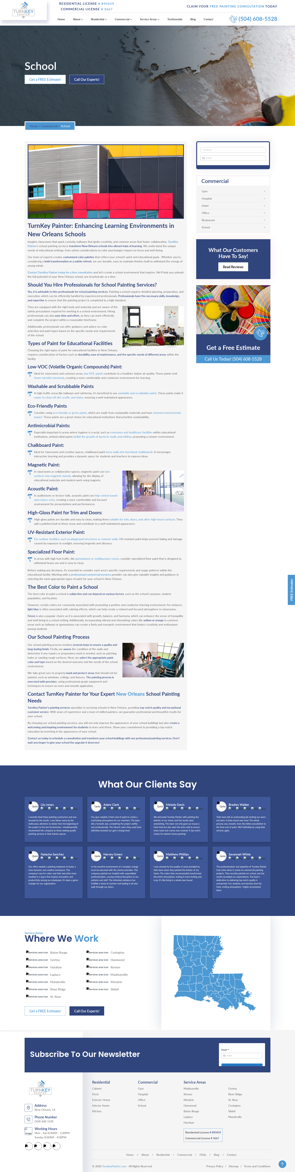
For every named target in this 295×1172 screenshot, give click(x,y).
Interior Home (101, 1105)
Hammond (190, 1105)
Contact (208, 19)
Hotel (205, 205)
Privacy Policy (214, 1166)
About (76, 19)
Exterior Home (101, 1100)
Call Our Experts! (86, 79)
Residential (97, 19)
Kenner (188, 1094)
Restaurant (208, 220)
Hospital (207, 198)
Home (61, 19)
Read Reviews (233, 266)
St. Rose (233, 1100)
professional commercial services (91, 574)
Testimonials (174, 19)
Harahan (189, 1122)
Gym (204, 191)
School (206, 227)
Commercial (122, 19)
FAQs (203, 1155)
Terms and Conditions (257, 1166)
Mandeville (235, 1117)
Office (205, 213)
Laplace (188, 1117)
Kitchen (97, 1111)
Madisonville (191, 1088)
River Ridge (235, 1094)
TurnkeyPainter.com (114, 1166)
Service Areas (148, 19)
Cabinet (97, 1088)
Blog (193, 19)
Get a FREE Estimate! (45, 79)
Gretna (232, 1088)
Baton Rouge (191, 1111)
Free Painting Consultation (237, 6)
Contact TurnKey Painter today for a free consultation (60, 272)
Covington (234, 1105)
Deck (95, 1094)
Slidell (231, 1111)
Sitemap (233, 1166)
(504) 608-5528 (258, 18)
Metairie (189, 1100)
